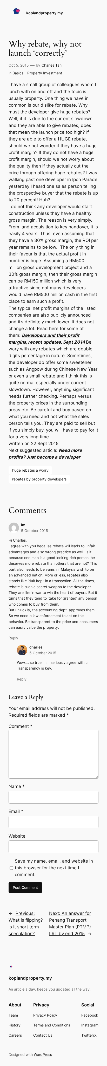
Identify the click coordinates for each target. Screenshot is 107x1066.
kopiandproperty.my (44, 13)
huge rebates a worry (30, 470)
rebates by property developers (39, 479)
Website (17, 836)
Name (17, 786)
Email (16, 811)
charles (36, 647)
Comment (20, 726)
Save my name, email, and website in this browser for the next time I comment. (54, 867)
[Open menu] (95, 13)
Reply (13, 638)
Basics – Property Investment (37, 73)
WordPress (43, 1054)
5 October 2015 (34, 530)
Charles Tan (52, 65)
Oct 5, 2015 (19, 65)
